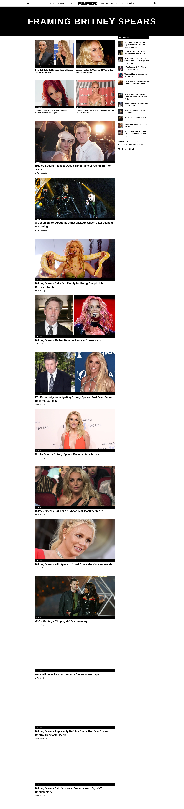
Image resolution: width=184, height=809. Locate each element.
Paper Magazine (42, 173)
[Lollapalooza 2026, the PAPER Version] (120, 125)
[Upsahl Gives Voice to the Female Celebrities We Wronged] (54, 93)
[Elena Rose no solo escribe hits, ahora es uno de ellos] (120, 52)
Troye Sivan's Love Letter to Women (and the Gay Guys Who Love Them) (136, 60)
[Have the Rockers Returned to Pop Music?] (120, 111)
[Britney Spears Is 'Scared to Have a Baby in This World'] (95, 93)
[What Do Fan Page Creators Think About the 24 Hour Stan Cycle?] (120, 95)
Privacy (135, 144)
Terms (141, 144)
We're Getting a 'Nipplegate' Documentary (61, 621)
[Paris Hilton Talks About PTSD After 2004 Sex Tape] (75, 649)
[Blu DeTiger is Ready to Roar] (120, 118)
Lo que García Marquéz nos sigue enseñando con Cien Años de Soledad (135, 44)
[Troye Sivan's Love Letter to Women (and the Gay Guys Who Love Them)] (120, 59)
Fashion (61, 3)
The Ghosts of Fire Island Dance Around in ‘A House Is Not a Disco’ (136, 83)
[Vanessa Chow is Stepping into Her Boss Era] (120, 75)
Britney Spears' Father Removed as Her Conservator (68, 340)
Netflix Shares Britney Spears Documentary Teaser (67, 454)
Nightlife (104, 3)
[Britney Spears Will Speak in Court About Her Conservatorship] (75, 539)
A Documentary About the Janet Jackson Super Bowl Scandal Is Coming (74, 224)
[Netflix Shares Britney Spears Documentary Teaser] (75, 429)
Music (52, 3)
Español (130, 3)
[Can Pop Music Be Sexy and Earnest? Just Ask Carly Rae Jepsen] (120, 132)
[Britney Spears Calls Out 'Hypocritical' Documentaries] (75, 486)
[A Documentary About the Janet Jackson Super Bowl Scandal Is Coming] (75, 198)
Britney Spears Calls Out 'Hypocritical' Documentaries (69, 511)
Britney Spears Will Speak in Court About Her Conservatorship (74, 564)
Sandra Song (41, 291)
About (120, 144)
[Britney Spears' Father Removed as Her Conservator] (75, 315)
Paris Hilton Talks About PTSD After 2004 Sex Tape (67, 674)
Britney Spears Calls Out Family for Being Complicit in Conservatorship (69, 285)
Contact (125, 144)
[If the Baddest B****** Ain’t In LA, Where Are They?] (120, 68)
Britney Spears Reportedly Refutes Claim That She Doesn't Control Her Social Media (72, 733)
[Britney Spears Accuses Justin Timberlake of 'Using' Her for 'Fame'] (75, 141)
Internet (114, 3)
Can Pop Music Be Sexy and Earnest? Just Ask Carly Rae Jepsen (135, 133)
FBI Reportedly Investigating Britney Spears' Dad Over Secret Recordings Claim (74, 399)
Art (122, 3)
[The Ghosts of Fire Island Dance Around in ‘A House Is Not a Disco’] (120, 82)
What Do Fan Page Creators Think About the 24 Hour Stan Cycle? (135, 96)
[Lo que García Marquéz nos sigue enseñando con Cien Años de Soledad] (120, 44)
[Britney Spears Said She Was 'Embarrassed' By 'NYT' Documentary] (75, 763)
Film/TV (38, 219)
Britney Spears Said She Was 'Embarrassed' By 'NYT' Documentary (69, 790)
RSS (130, 144)
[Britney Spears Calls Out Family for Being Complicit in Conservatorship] (75, 258)
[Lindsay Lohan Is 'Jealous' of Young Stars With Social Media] (95, 52)
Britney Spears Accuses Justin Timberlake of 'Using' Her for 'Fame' (73, 167)
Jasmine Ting (41, 678)
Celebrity (71, 3)
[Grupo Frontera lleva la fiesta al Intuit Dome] (120, 104)
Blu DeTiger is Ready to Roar (135, 117)
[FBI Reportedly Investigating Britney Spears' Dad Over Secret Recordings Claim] (75, 372)
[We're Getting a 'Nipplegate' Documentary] (75, 596)
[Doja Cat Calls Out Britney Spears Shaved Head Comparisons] (54, 52)
